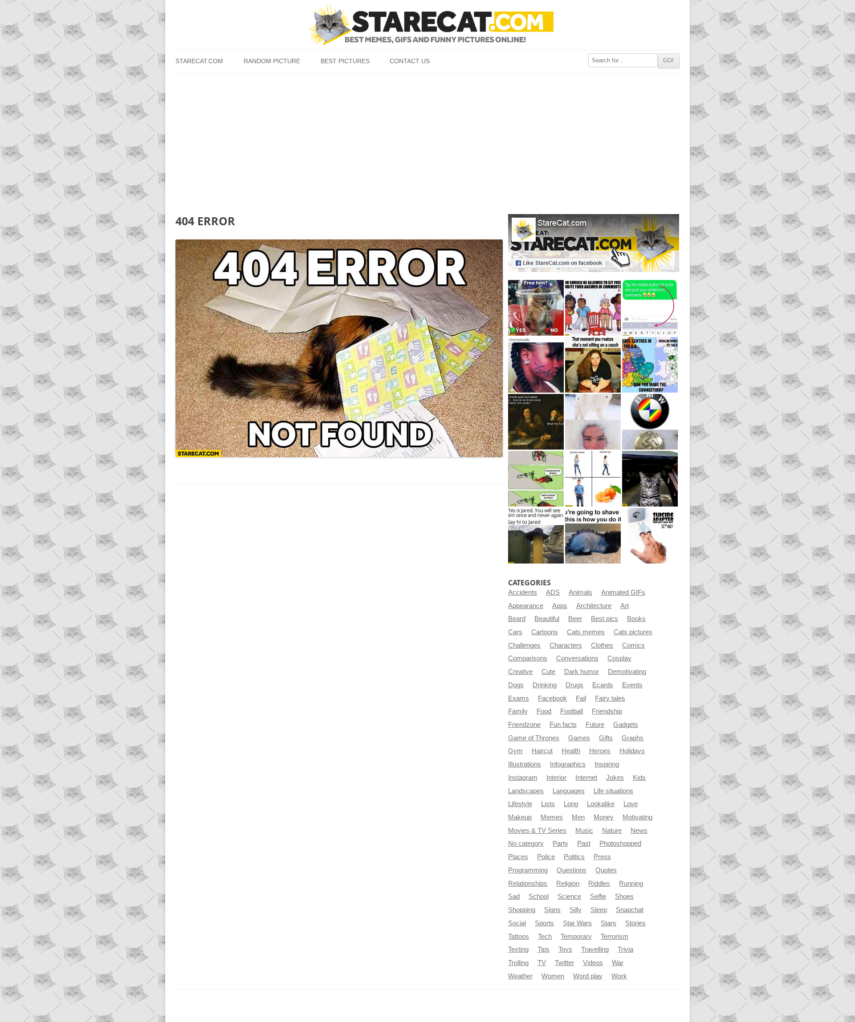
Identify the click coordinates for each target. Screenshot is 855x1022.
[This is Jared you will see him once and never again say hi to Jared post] (536, 536)
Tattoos (518, 936)
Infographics (568, 764)
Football (571, 711)
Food (544, 711)
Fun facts (563, 724)
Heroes (600, 750)
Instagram (522, 777)
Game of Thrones (533, 738)
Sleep (598, 909)
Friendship (607, 711)
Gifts (606, 738)
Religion (567, 883)
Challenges (524, 645)
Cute (548, 671)
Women (553, 976)
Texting (518, 949)
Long (571, 803)
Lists (548, 803)
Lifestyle (520, 803)
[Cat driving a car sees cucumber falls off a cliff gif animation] (650, 479)
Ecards (602, 685)
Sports (544, 923)
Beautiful (546, 618)
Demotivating (627, 671)
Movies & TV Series (537, 830)
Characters (566, 645)
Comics (633, 645)
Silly (576, 909)
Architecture (593, 605)
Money (604, 817)
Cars (515, 632)
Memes (552, 817)
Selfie (598, 896)
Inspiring (606, 764)
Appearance (525, 605)
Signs (552, 909)
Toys (565, 949)
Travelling (595, 949)
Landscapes (526, 791)
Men (578, 817)
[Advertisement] (427, 140)
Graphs (632, 738)
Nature (612, 830)
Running (631, 883)
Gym (515, 750)
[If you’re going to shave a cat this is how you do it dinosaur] (593, 536)
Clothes (602, 645)
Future (595, 724)
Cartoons (544, 632)
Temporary (576, 936)
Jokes (615, 777)
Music (584, 830)
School (539, 896)
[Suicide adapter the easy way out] (650, 536)
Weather (520, 976)
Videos (593, 962)
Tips (543, 949)
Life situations (613, 791)
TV (541, 962)
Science (569, 896)
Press (602, 856)
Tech (545, 936)
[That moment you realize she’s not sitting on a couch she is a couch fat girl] (593, 365)
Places (518, 856)
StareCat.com (199, 61)
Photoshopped (620, 843)
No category (526, 843)
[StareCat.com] (427, 24)
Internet (586, 777)
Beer (575, 618)
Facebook (552, 698)
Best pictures (345, 61)
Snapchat (629, 909)
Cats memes (586, 632)
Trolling (518, 962)
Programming (528, 870)
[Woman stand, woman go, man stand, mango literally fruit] (593, 479)
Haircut (542, 750)
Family (518, 711)
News (639, 830)
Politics (574, 856)
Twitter (564, 962)
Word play (588, 976)
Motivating (637, 817)
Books (636, 618)
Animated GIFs (623, 592)
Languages (569, 791)
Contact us (410, 61)
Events (632, 685)
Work (619, 976)
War (617, 962)
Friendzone (524, 724)
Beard (516, 618)
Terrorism (614, 936)
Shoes (624, 896)
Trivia (625, 949)
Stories (635, 923)
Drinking (545, 685)
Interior (556, 777)
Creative (520, 671)
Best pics (604, 618)
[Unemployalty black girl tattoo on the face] (536, 365)
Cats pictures (633, 632)
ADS (553, 592)
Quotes (606, 870)
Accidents (522, 592)
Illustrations (524, 764)
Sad (514, 896)
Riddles (599, 883)
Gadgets (625, 724)
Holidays (632, 750)
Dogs (516, 685)
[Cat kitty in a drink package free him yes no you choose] (536, 308)
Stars (608, 923)
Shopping (521, 909)
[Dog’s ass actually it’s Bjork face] (593, 422)
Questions (571, 870)
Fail (581, 698)
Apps (559, 605)
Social (517, 923)
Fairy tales (610, 698)
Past (583, 843)
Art (624, 605)
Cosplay (619, 658)
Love (630, 803)
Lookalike (601, 803)
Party (560, 843)
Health (571, 750)
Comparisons (527, 658)
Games (579, 738)
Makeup (520, 817)
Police (546, 856)
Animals (580, 592)
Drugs (574, 685)
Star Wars (577, 923)
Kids (639, 777)
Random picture (272, 61)
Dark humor (581, 671)
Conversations (577, 658)
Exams (518, 698)
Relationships (527, 883)
